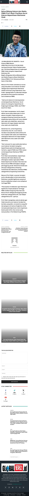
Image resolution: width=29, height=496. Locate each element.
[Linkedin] (12, 487)
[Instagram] (9, 487)
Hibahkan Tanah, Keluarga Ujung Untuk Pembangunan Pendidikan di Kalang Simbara (21, 230)
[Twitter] (23, 487)
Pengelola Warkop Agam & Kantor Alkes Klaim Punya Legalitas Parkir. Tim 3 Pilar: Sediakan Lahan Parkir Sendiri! (14, 310)
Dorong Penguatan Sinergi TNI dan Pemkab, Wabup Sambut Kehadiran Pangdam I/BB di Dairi (18, 451)
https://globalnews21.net (14, 247)
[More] (19, 26)
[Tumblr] (20, 487)
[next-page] (4, 345)
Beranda (3, 6)
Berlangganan (5, 396)
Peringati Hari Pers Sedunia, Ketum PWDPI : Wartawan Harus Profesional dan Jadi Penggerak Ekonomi (6, 230)
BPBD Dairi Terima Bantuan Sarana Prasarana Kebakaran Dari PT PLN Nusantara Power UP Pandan (18, 442)
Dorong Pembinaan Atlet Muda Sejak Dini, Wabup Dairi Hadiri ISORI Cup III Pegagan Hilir (14, 340)
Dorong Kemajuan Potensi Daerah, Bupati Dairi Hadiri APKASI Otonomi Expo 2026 (14, 281)
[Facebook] (5, 487)
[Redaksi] (2, 20)
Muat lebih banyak (14, 457)
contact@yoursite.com (17, 484)
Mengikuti (14, 389)
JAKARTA (7, 6)
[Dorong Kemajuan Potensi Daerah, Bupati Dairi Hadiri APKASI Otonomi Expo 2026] (14, 269)
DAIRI (14, 337)
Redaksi (6, 19)
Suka (6, 389)
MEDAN (11, 419)
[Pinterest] (16, 487)
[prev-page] (2, 345)
